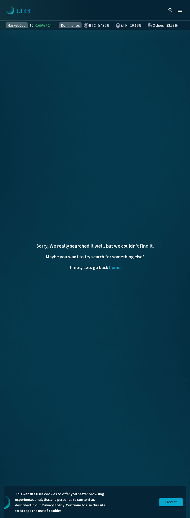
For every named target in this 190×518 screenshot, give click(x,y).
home (114, 267)
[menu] (179, 10)
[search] (170, 10)
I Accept (171, 502)
